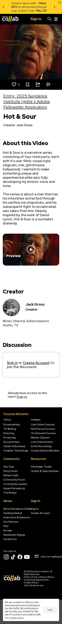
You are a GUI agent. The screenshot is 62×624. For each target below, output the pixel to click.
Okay (50, 610)
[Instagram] (6, 557)
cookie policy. (16, 617)
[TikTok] (13, 557)
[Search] (50, 19)
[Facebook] (20, 557)
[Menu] (56, 19)
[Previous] (3, 7)
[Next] (54, 7)
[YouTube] (27, 557)
